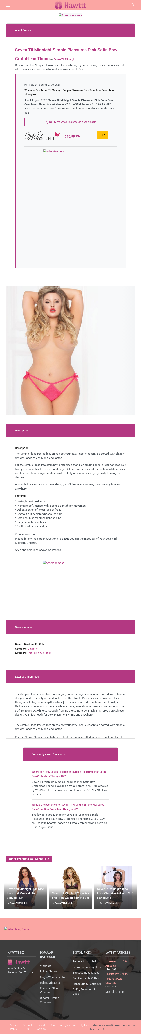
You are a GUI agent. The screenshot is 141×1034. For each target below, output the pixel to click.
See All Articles (114, 991)
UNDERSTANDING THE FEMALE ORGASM (116, 978)
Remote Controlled (84, 961)
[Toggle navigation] (133, 5)
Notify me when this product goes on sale (72, 121)
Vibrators (45, 966)
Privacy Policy (13, 1027)
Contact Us (27, 1027)
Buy (102, 134)
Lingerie (33, 648)
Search (54, 1025)
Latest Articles (41, 1027)
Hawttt (88, 1025)
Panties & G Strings (39, 652)
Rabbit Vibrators (50, 982)
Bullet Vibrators (49, 971)
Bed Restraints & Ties (86, 978)
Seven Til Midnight (19, 903)
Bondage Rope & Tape (86, 972)
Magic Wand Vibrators (53, 977)
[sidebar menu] (8, 5)
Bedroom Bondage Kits (87, 967)
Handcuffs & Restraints (87, 984)
